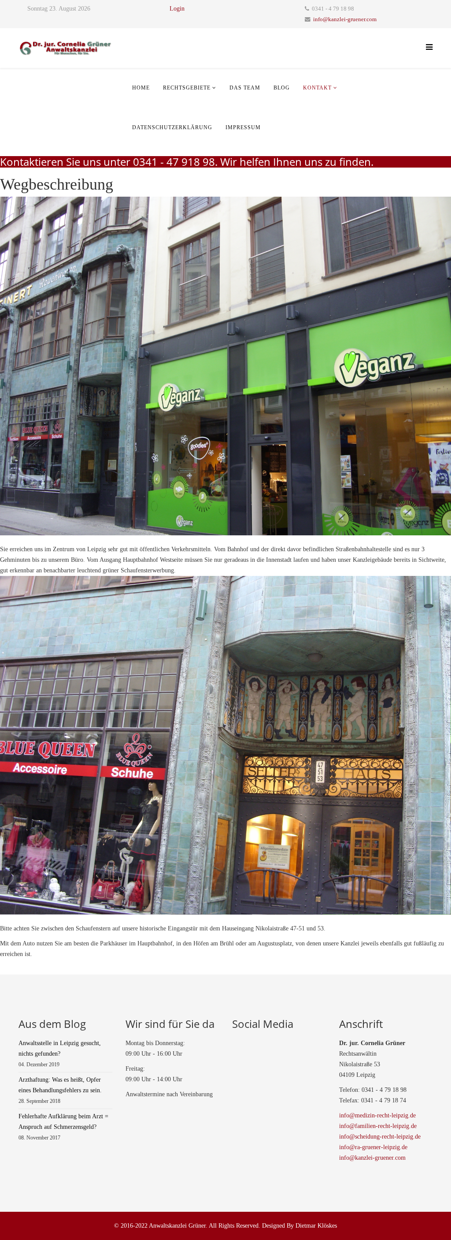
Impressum (243, 127)
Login (177, 8)
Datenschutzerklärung (172, 127)
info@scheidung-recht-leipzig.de (380, 1136)
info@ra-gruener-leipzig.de (373, 1147)
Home (141, 88)
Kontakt (317, 88)
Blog (282, 88)
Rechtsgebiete (187, 88)
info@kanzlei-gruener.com (345, 19)
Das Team (244, 88)
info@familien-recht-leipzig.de (378, 1126)
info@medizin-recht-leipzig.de (377, 1115)
